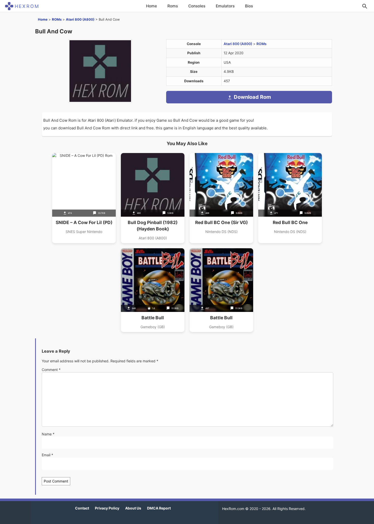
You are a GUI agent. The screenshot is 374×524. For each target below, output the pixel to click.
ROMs (57, 19)
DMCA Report (159, 508)
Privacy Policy (107, 508)
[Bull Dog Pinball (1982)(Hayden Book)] (152, 198)
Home (151, 6)
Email (47, 455)
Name (48, 434)
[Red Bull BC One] (290, 198)
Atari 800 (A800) (80, 19)
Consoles (196, 6)
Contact (82, 508)
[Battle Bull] (152, 290)
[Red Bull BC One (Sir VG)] (221, 198)
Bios (249, 6)
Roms (172, 6)
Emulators (225, 6)
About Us (133, 508)
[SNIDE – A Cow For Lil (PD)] (84, 198)
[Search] (364, 6)
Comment (51, 369)
